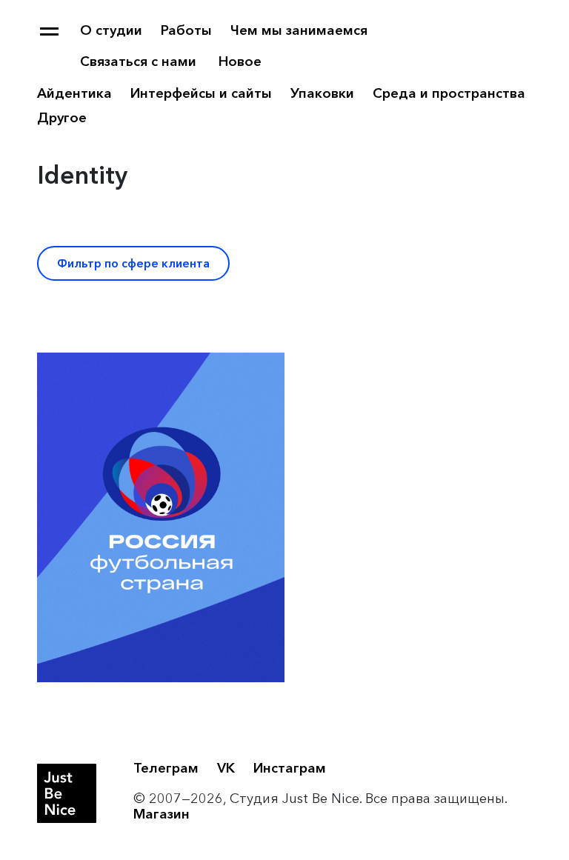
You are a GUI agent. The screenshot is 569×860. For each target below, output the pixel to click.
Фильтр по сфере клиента (133, 263)
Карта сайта (49, 31)
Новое (240, 61)
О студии (111, 30)
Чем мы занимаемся (298, 30)
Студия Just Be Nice (66, 793)
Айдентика (74, 93)
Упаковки (322, 93)
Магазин (161, 814)
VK (226, 768)
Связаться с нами (138, 61)
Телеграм (166, 768)
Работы (186, 30)
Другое (62, 118)
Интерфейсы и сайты (201, 93)
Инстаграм (289, 768)
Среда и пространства (449, 93)
